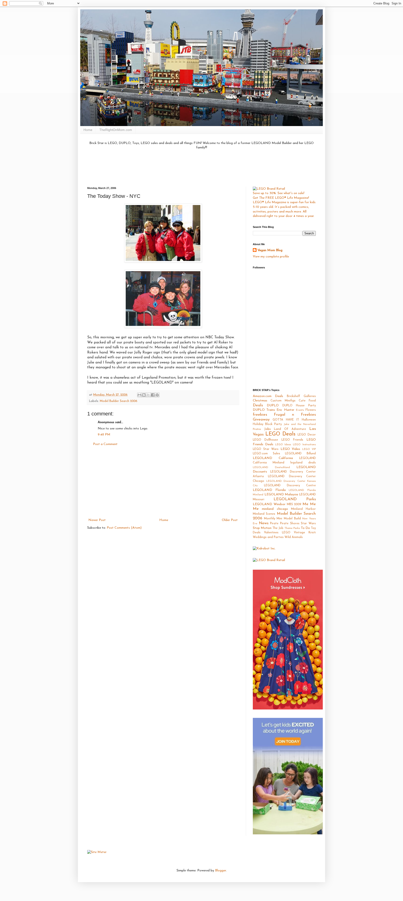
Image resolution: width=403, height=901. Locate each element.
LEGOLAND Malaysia (281, 494)
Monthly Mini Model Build (282, 518)
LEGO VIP (309, 449)
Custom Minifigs (283, 400)
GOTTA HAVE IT (286, 419)
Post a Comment (105, 444)
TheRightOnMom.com (115, 130)
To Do (305, 528)
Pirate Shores (289, 523)
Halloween (309, 419)
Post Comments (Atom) (124, 528)
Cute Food (307, 400)
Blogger (220, 870)
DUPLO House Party (299, 405)
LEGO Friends (292, 440)
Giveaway (261, 419)
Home (87, 130)
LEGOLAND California (273, 458)
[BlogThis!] (144, 395)
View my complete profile (271, 256)
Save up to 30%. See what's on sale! (278, 193)
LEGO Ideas (283, 444)
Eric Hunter (285, 410)
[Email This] (139, 395)
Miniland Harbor (303, 509)
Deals (258, 405)
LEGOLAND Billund (300, 453)
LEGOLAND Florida (269, 490)
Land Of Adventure (290, 429)
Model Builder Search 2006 (118, 401)
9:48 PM (104, 434)
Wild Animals (294, 537)
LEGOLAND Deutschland (271, 467)
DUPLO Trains (264, 410)
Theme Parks (292, 528)
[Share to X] (148, 395)
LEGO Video (290, 449)
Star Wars (308, 523)
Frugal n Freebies (295, 415)
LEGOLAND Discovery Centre (290, 485)
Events (300, 410)
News (263, 523)
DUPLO (273, 405)
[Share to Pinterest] (157, 395)
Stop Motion (262, 528)
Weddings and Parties (268, 537)
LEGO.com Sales (266, 453)
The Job (277, 528)
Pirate (274, 523)
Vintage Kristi (305, 532)
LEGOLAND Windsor (269, 504)
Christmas (260, 400)
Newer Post (97, 520)
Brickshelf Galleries (301, 396)
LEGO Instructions (304, 444)
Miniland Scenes (264, 514)
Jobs (267, 429)
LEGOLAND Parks (295, 499)
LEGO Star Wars (265, 449)
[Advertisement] (201, 167)
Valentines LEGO (277, 532)
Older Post (230, 520)
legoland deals (303, 462)
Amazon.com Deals (268, 396)
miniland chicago (275, 509)
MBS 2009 (294, 504)
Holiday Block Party (267, 424)
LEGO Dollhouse (265, 440)
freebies (260, 415)
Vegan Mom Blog (269, 250)
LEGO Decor (307, 434)
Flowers (311, 410)
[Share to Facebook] (152, 395)
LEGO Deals (280, 434)
